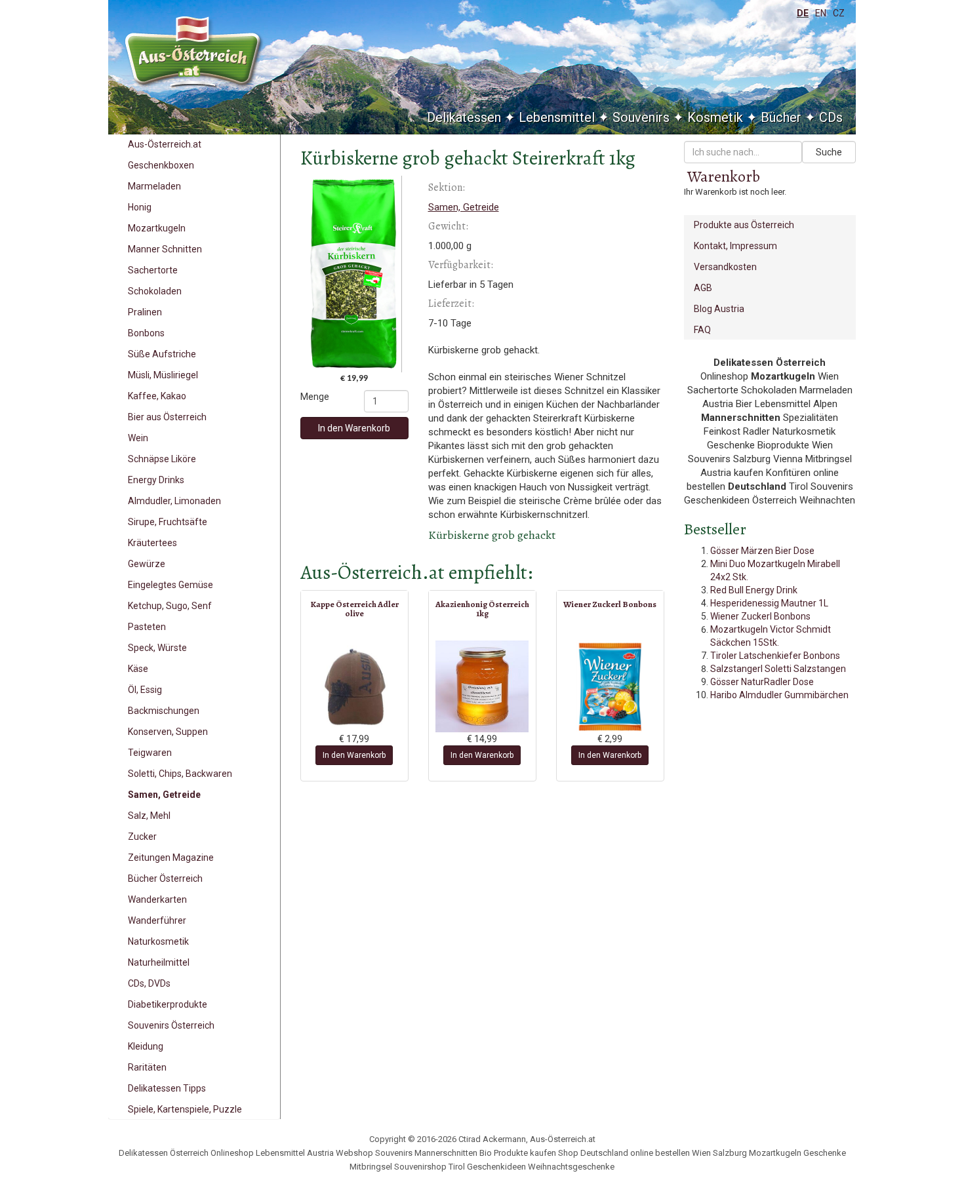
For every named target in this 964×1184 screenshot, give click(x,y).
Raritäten (147, 1067)
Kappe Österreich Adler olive (354, 609)
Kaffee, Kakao (157, 396)
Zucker (142, 836)
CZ (839, 13)
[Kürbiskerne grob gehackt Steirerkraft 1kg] (354, 274)
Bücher (781, 117)
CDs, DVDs (149, 983)
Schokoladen (155, 291)
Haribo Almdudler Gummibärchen (779, 695)
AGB (703, 288)
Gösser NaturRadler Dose (762, 682)
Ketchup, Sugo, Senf (170, 606)
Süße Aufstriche (162, 354)
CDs (831, 117)
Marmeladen (154, 186)
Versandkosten (725, 267)
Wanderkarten (157, 899)
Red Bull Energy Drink (753, 590)
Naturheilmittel (159, 962)
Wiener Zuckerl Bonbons (609, 604)
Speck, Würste (157, 647)
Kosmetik (715, 117)
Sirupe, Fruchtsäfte (167, 522)
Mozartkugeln (157, 228)
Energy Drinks (156, 480)
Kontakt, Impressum (735, 246)
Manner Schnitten (165, 249)
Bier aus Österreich (167, 417)
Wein (138, 438)
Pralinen (145, 312)
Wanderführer (157, 920)
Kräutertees (152, 543)
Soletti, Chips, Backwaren (180, 773)
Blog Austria (719, 309)
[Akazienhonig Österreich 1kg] (482, 686)
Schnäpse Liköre (162, 459)
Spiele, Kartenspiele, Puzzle (185, 1109)
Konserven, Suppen (168, 731)
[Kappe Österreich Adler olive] (354, 686)
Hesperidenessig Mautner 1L (769, 603)
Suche (829, 152)
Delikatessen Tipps (167, 1088)
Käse (138, 668)
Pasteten (147, 627)
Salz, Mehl (149, 815)
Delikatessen (464, 117)
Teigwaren (150, 752)
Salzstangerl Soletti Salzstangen (778, 668)
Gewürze (146, 564)
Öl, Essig (145, 689)
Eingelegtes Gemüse (170, 585)
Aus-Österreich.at (164, 144)
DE (803, 13)
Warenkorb (723, 176)
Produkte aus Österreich (744, 225)
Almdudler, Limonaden (174, 501)
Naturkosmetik (158, 941)
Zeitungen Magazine (171, 857)
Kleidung (145, 1046)
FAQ (702, 330)
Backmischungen (163, 710)
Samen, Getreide (164, 794)
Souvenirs (641, 117)
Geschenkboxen (161, 165)
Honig (139, 207)
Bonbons (146, 333)
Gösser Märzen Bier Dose (762, 550)
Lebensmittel (557, 117)
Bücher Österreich (165, 878)
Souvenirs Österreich (171, 1025)
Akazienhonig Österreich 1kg (482, 609)
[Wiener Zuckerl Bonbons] (610, 686)
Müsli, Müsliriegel (163, 375)
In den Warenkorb (354, 428)
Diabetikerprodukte (167, 1004)
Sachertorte (153, 270)
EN (820, 13)
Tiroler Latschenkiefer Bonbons (775, 655)
